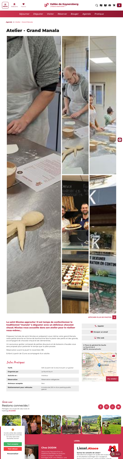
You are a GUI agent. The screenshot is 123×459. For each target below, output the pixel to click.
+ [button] (84, 355)
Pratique (99, 14)
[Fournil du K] (75, 244)
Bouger (75, 14)
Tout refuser (13, 449)
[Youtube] (118, 406)
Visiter (50, 14)
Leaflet (114, 372)
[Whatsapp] (112, 406)
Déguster (38, 14)
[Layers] (113, 356)
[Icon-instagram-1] (106, 406)
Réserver (62, 14)
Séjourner (24, 14)
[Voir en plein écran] (84, 361)
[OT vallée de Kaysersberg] (75, 105)
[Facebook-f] (100, 406)
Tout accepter (12, 444)
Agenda (86, 14)
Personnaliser (12, 454)
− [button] (84, 358)
